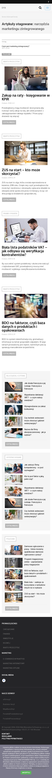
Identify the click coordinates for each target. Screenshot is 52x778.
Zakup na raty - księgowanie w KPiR (26, 97)
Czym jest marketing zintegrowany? (15, 46)
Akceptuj (26, 772)
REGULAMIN (7, 736)
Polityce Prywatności (39, 768)
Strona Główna (6, 17)
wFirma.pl (6, 699)
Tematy (15, 17)
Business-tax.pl (9, 704)
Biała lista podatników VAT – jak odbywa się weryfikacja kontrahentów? (24, 251)
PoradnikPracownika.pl (11, 719)
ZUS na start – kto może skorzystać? (21, 172)
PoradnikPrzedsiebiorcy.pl (13, 714)
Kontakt (6, 734)
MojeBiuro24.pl (8, 709)
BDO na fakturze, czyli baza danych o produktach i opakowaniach (23, 326)
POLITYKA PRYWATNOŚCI (12, 739)
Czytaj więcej (9, 122)
